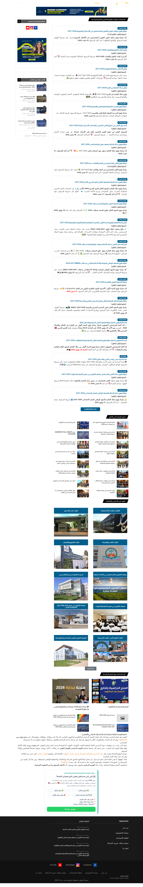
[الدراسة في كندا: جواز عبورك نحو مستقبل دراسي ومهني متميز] (83, 464)
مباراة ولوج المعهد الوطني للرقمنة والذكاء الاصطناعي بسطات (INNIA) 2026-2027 (96, 263)
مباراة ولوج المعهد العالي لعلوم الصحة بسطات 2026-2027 (105, 204)
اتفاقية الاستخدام (122, 838)
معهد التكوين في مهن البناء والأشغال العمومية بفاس (71, 606)
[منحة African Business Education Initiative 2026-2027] (122, 728)
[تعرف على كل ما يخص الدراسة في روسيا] (83, 454)
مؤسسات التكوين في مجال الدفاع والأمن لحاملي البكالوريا (71, 845)
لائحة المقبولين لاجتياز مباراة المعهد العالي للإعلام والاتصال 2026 (103, 323)
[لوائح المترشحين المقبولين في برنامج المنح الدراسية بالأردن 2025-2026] (83, 728)
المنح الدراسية (36, 3)
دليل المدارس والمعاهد (94, 754)
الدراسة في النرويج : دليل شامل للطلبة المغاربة (105, 472)
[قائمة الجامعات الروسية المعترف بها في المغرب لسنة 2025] (122, 425)
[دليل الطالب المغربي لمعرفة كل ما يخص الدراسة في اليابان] (83, 493)
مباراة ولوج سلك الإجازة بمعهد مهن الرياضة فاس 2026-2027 (104, 144)
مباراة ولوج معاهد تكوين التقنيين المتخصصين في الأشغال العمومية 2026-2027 (97, 31)
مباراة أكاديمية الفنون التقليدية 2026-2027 (111, 282)
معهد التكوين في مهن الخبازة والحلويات (110, 606)
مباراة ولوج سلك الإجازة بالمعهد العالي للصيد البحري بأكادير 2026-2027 (101, 182)
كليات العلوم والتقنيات (71, 542)
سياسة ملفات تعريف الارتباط (117, 843)
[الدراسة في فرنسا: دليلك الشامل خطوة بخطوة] (122, 454)
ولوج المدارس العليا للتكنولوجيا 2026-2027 (111, 69)
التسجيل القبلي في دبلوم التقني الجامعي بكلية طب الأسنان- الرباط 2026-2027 (98, 125)
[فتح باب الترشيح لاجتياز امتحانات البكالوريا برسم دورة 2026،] (41, 123)
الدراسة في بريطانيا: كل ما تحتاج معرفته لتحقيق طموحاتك (105, 462)
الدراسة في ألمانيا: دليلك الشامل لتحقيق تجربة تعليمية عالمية (105, 443)
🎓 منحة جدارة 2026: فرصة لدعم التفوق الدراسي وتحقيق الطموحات (71, 708)
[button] (90, 668)
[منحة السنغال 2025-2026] (122, 718)
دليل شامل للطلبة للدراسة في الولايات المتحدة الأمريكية (66, 443)
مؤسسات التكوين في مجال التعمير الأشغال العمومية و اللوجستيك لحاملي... (72, 854)
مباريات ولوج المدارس (83, 3)
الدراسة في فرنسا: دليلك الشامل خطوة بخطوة (105, 452)
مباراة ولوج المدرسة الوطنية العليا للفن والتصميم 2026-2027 (104, 107)
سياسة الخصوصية (122, 833)
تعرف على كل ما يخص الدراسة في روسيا (65, 452)
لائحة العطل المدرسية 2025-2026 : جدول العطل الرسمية (27, 86)
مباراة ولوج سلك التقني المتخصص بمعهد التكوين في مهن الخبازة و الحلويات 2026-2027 (94, 374)
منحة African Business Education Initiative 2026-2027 (104, 726)
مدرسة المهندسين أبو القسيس (71, 575)
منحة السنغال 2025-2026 (107, 715)
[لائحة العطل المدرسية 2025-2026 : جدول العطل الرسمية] (41, 87)
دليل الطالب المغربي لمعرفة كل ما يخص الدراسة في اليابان (65, 491)
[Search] (16, 3)
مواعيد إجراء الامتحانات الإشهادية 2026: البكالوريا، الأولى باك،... (27, 109)
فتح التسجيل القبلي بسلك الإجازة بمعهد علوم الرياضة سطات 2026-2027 (99, 244)
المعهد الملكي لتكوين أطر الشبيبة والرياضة (71, 638)
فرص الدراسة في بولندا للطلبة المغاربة (106, 491)
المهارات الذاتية (22, 3)
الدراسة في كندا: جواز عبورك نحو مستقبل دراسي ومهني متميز (65, 462)
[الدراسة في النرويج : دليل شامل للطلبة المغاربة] (122, 474)
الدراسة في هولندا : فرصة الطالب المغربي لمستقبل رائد (105, 481)
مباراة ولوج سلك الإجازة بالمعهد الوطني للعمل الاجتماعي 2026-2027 (101, 393)
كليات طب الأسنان (71, 511)
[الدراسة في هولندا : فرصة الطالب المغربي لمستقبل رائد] (122, 484)
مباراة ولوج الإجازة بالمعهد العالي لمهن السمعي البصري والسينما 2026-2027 (98, 301)
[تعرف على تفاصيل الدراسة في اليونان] (83, 484)
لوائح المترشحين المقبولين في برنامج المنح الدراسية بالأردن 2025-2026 (64, 726)
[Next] (55, 417)
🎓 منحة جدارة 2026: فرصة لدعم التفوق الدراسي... (27, 97)
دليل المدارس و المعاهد (65, 3)
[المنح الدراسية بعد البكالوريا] (83, 425)
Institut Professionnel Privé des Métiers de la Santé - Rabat (79, 773)
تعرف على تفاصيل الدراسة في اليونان (64, 481)
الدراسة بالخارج (49, 3)
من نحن (125, 828)
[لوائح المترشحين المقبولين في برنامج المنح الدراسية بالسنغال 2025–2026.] (83, 718)
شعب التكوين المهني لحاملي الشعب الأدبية (76, 829)
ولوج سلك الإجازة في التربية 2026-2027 (112, 88)
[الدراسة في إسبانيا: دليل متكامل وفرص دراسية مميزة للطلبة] (83, 474)
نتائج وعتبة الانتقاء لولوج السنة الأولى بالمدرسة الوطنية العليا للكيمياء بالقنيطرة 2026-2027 (93, 223)
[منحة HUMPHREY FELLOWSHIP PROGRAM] (83, 435)
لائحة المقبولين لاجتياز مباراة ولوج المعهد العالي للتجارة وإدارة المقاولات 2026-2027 (96, 340)
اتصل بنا (125, 848)
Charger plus (90, 409)
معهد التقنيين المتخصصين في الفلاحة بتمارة (110, 575)
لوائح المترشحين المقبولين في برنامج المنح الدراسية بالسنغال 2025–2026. (64, 716)
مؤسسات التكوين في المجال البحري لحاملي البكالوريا (73, 837)
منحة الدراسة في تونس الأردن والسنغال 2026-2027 (107, 359)
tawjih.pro (123, 740)
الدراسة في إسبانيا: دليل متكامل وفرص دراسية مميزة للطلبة (65, 472)
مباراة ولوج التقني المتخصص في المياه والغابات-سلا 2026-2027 (103, 163)
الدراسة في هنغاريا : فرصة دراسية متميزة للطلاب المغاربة (104, 433)
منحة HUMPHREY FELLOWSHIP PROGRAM (65, 433)
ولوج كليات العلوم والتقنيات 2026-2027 (112, 50)
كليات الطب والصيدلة (110, 542)
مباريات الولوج (69, 754)
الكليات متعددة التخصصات (110, 511)
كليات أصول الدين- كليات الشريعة (110, 638)
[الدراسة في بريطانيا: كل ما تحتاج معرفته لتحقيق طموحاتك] (122, 464)
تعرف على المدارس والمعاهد (115, 501)
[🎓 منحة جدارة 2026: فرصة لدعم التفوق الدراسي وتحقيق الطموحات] (70, 691)
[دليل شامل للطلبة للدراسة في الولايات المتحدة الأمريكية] (83, 445)
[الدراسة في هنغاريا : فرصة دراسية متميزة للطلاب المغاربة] (122, 435)
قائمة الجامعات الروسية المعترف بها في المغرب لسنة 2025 (104, 423)
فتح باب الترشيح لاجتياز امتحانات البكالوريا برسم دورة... (26, 121)
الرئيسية (96, 3)
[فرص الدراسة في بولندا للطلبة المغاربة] (122, 493)
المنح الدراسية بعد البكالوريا (67, 422)
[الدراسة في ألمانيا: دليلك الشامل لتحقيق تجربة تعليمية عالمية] (122, 445)
